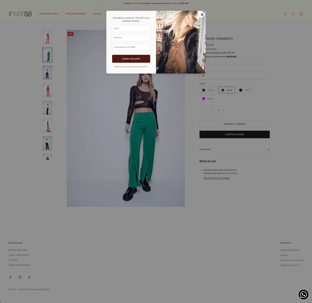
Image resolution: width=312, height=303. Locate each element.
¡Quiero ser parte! (131, 58)
